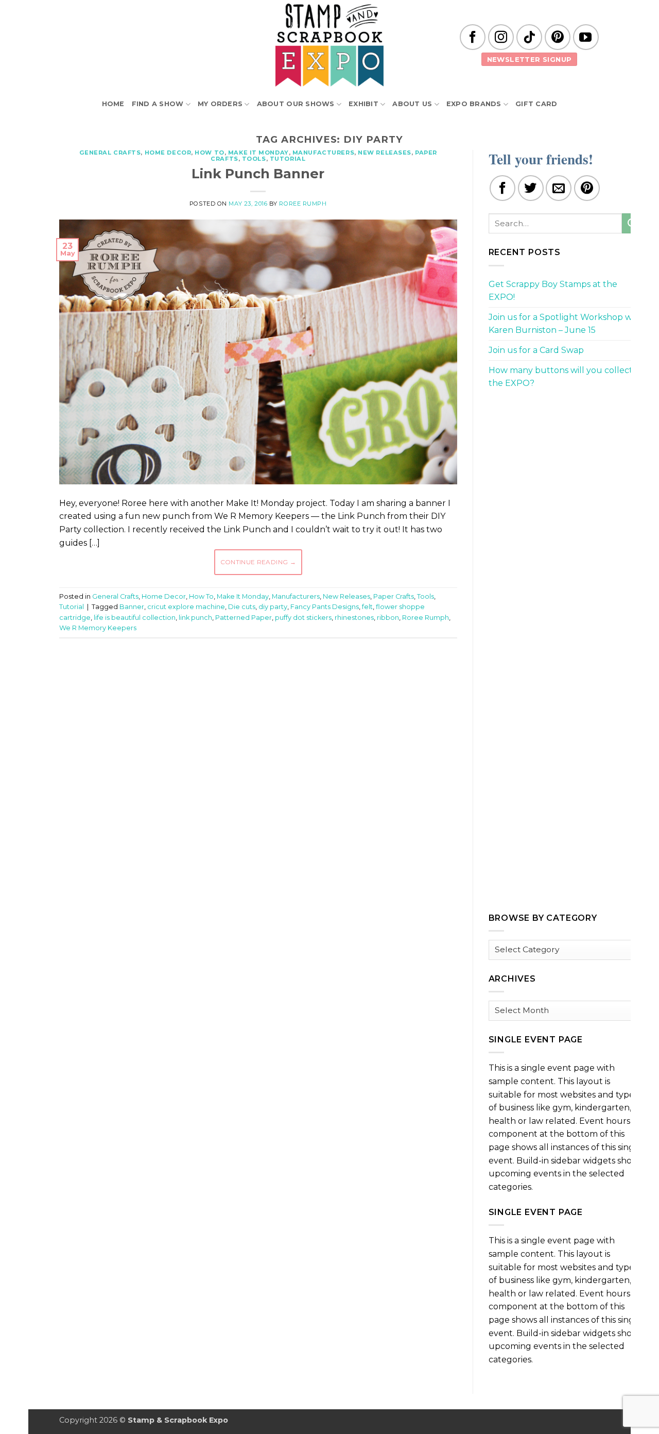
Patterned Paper (243, 617)
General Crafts (110, 152)
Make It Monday (258, 152)
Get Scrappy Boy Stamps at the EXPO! (553, 290)
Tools (254, 158)
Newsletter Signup (529, 59)
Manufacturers (323, 152)
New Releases (384, 152)
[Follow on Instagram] (501, 37)
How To (209, 152)
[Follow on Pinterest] (557, 37)
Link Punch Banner (258, 173)
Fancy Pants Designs (324, 607)
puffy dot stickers (303, 617)
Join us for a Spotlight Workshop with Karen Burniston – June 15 (566, 323)
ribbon (388, 617)
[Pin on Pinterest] (587, 188)
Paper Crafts (393, 596)
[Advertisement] (258, 677)
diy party (272, 607)
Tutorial (287, 158)
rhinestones (354, 617)
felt (367, 607)
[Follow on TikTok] (529, 37)
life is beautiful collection (135, 617)
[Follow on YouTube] (586, 37)
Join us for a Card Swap (536, 350)
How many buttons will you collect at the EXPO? (566, 377)
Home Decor (168, 152)
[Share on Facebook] (502, 188)
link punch (195, 617)
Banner (131, 607)
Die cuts (241, 607)
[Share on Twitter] (531, 188)
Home (113, 104)
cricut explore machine (186, 607)
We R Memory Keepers (97, 628)
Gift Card (536, 104)
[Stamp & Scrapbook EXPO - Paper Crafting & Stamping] (329, 45)
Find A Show (158, 104)
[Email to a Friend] (558, 188)
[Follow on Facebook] (472, 37)
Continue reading (258, 562)
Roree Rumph (302, 203)
